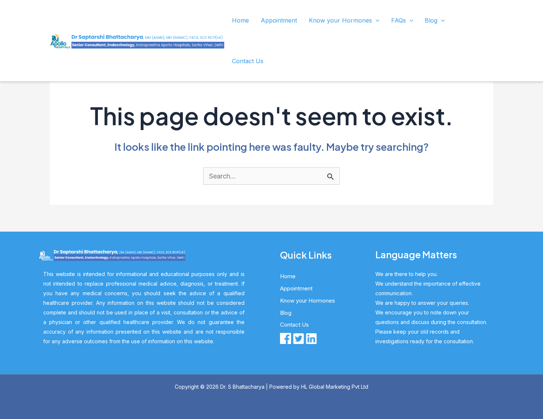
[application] (375, 20)
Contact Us (247, 61)
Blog (431, 20)
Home (240, 20)
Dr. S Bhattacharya (242, 387)
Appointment (279, 20)
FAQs (398, 20)
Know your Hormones (340, 20)
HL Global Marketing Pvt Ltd (334, 387)
